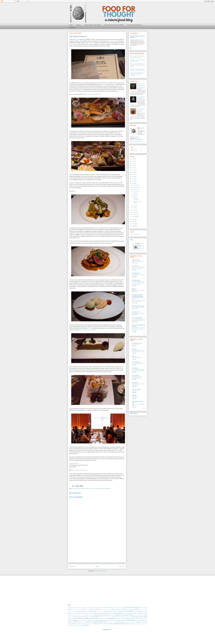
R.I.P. (113, 620)
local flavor (96, 616)
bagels (91, 607)
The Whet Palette (136, 280)
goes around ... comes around (137, 613)
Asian (84, 607)
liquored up (78, 616)
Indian (87, 615)
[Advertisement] (97, 549)
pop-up (101, 620)
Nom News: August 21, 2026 (138, 261)
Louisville (110, 616)
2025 (133, 158)
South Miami (110, 622)
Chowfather (91, 42)
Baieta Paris (134, 391)
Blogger (110, 629)
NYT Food (134, 349)
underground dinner (105, 488)
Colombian (74, 611)
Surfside (70, 623)
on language (74, 620)
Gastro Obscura (135, 375)
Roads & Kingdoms (136, 362)
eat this (130, 611)
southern (115, 622)
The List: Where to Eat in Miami (92, 25)
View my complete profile (136, 141)
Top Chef (106, 623)
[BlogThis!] (77, 486)
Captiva (101, 609)
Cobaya (77, 39)
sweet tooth (77, 623)
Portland (105, 620)
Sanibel (80, 622)
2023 (133, 163)
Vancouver (140, 623)
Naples (101, 618)
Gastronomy (135, 382)
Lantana (69, 616)
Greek (146, 613)
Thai (93, 623)
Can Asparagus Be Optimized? (138, 363)
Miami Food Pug (135, 260)
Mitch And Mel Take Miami (138, 306)
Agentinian (80, 607)
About (71, 25)
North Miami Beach (142, 618)
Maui (120, 616)
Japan (113, 615)
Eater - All (134, 356)
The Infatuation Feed (137, 343)
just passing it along (127, 615)
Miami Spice (71, 618)
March (134, 212)
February (135, 214)
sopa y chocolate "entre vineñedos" (87, 330)
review (137, 620)
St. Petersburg (132, 622)
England (145, 611)
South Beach (103, 622)
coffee (146, 609)
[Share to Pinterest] (82, 486)
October (135, 189)
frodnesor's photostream (140, 248)
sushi (73, 623)
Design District (107, 611)
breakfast (145, 607)
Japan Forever (135, 397)
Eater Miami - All (135, 312)
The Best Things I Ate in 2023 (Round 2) (141, 110)
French (87, 488)
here (144, 134)
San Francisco (142, 620)
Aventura (87, 607)
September (135, 191)
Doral (117, 611)
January (135, 216)
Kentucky (138, 615)
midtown (76, 618)
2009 (133, 226)
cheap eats (114, 609)
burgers (92, 609)
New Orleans (118, 618)
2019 (133, 170)
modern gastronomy (91, 618)
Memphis (130, 616)
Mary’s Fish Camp (136, 344)
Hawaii (79, 615)
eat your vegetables (138, 611)
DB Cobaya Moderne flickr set (92, 94)
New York (123, 618)
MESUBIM (134, 395)
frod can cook (101, 613)
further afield (117, 613)
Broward (80, 609)
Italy (111, 615)
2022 (133, 165)
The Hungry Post (135, 273)
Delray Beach (100, 611)
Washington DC (81, 625)
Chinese (125, 609)
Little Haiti (84, 616)
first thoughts (78, 613)
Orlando (78, 620)
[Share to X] (79, 486)
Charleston (109, 609)
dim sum (113, 611)
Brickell (69, 609)
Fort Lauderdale (90, 613)
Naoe (114, 84)
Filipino (73, 613)
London (101, 616)
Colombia (69, 611)
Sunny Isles (144, 622)
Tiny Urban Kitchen (136, 389)
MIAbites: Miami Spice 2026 (138, 290)
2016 (133, 176)
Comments (134, 150)
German (127, 613)
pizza (97, 620)
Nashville (105, 618)
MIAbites (134, 289)
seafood (88, 622)
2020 (133, 167)
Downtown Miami (80, 488)
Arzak (89, 328)
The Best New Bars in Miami (138, 313)
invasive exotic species (94, 488)
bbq (104, 607)
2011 (133, 221)
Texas (91, 623)
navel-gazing (111, 618)
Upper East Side (129, 623)
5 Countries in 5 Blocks (73, 607)
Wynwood (87, 625)
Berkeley (122, 607)
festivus (70, 613)
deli (97, 611)
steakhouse (138, 622)
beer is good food (116, 607)
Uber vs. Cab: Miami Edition (138, 307)
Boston (141, 607)
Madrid (113, 616)
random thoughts (121, 620)
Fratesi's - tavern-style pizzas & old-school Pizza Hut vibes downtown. (137, 74)
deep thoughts (92, 611)
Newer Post (72, 566)
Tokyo (102, 623)
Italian (108, 615)
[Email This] (76, 486)
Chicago (118, 609)
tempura (88, 623)
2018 (133, 172)
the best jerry (98, 623)
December (135, 185)
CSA (84, 611)
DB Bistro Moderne (112, 41)
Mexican (134, 616)
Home (97, 566)
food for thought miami (138, 139)
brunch (83, 609)
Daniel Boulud (74, 44)
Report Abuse (133, 413)
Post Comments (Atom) (100, 571)
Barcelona (100, 607)
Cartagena (105, 609)
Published (72, 27)
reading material (130, 620)
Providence (109, 620)
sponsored (127, 622)
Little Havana (89, 616)
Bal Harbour (95, 607)
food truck (84, 613)
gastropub (123, 613)
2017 (133, 174)
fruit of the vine (109, 613)
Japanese (118, 615)
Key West (142, 615)
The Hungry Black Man (137, 317)
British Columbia (75, 609)
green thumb (70, 615)
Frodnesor (141, 128)
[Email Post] (73, 486)
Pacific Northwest (83, 620)
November (135, 187)
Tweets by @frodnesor (135, 234)
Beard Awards (108, 607)
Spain (119, 622)
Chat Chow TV (135, 265)
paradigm (90, 620)
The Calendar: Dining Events (134, 25)
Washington (76, 625)
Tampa (81, 623)
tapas (84, 623)
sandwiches (75, 622)
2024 (133, 161)
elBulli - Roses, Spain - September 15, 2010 (141, 85)
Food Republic (135, 368)
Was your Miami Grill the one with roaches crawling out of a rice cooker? (138, 329)
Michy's (103, 84)
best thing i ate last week (131, 607)
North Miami (135, 618)
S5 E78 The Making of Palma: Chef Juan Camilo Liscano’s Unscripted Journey (138, 283)
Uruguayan (136, 623)
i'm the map (83, 615)
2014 (133, 181)
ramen (115, 620)
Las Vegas (73, 616)
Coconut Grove (142, 609)
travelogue (110, 623)
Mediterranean (124, 616)
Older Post (122, 566)
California (97, 609)
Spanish (123, 622)
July (134, 196)
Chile (122, 609)
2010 (133, 223)
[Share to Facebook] (81, 486)
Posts (133, 147)
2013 (133, 183)
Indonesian (91, 615)
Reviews (78, 25)
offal (69, 620)
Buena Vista (87, 609)
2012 (133, 219)
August (135, 194)
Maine (116, 616)
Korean (145, 615)
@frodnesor (136, 137)
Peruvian (94, 620)
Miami (137, 616)
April (134, 210)
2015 (133, 178)
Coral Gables (79, 611)
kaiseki (134, 615)
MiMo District (81, 618)
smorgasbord (95, 622)
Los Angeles (105, 616)
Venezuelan (145, 623)
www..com (138, 243)
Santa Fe (84, 622)
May (134, 207)
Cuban (86, 611)
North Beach (129, 618)
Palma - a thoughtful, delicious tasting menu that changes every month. (137, 65)
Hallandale (75, 615)
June (134, 205)
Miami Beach (143, 616)
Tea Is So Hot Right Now (137, 357)
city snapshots (130, 609)
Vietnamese (70, 625)
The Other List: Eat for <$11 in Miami (114, 25)
